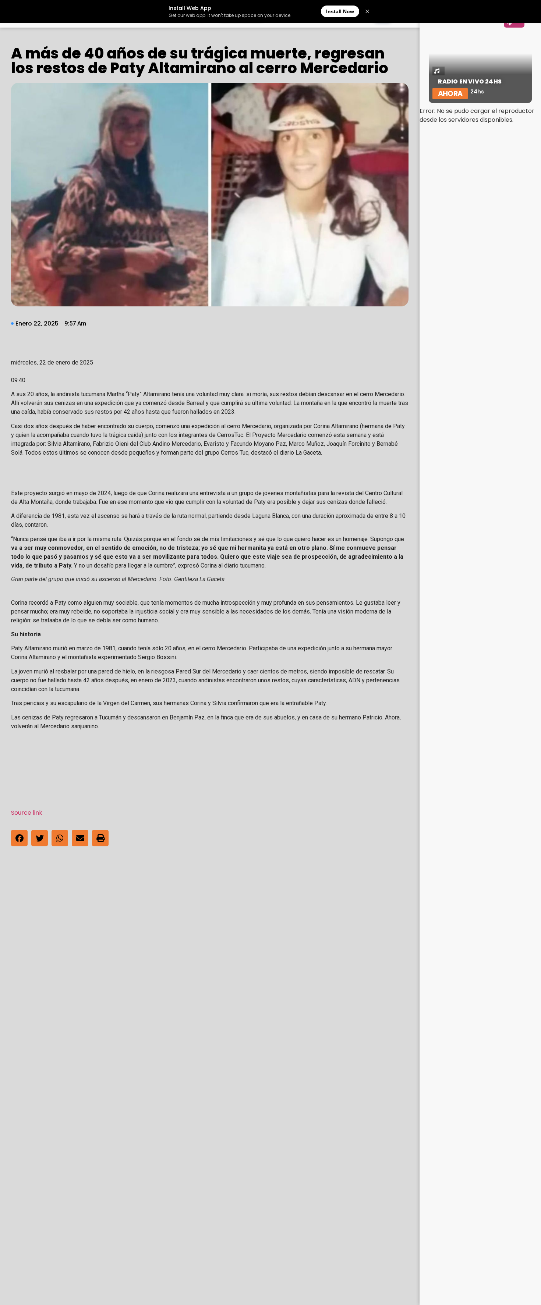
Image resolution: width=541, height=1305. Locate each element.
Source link (26, 812)
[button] (19, 838)
